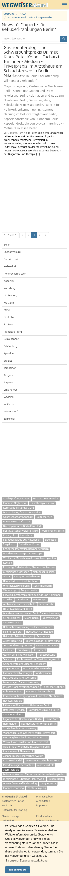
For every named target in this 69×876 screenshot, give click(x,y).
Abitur (6, 576)
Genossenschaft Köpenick (18, 517)
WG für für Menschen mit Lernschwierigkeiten (29, 558)
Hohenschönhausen (15, 274)
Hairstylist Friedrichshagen (18, 636)
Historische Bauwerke (45, 498)
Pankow (8, 324)
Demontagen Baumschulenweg (21, 682)
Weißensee (10, 404)
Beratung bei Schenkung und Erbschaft (25, 737)
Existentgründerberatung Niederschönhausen (28, 567)
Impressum (42, 805)
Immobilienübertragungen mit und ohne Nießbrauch (32, 696)
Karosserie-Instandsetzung (18, 508)
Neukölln (9, 317)
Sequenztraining (12, 622)
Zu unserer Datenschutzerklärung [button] (27, 860)
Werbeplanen (43, 673)
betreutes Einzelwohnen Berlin (42, 760)
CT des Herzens (12, 618)
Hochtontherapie (12, 701)
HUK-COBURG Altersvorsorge (19, 678)
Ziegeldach (9, 544)
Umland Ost (10, 390)
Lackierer (8, 650)
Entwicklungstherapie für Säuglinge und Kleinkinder (32, 595)
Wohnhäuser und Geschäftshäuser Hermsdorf (29, 733)
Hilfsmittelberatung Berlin (17, 609)
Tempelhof (10, 368)
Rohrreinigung (50, 618)
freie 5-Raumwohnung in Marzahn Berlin (26, 747)
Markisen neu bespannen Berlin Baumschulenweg (31, 613)
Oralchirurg (24, 650)
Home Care (51, 719)
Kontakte (7, 805)
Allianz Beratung (12, 641)
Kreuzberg (9, 288)
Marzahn (9, 303)
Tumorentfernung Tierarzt (17, 645)
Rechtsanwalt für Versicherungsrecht (38, 659)
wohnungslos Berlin (53, 531)
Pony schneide (29, 590)
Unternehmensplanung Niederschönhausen (27, 627)
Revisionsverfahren (47, 645)
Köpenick (9, 281)
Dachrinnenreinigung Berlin (43, 710)
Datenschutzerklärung (14, 810)
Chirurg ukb (9, 535)
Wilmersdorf (11, 411)
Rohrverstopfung (12, 691)
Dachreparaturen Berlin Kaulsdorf (22, 526)
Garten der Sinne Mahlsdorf (18, 655)
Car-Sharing (22, 599)
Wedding (8, 397)
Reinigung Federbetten (27, 576)
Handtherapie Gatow (42, 503)
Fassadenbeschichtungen (17, 673)
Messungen (39, 599)
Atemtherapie (11, 770)
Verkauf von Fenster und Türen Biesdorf (25, 742)
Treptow (8, 382)
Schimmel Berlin (42, 586)
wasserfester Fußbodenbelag (20, 783)
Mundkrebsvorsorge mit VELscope (22, 553)
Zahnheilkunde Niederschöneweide (23, 756)
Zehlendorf (10, 419)
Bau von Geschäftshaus (16, 521)
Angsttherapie (11, 668)
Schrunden (43, 636)
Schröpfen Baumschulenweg (19, 728)
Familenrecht (46, 604)
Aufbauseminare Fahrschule (19, 604)
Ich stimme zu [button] (17, 869)
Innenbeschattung (13, 788)
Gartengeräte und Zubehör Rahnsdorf (24, 664)
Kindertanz (26, 535)
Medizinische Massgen (16, 572)
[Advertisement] (34, 194)
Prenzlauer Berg (13, 332)
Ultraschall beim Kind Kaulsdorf (20, 581)
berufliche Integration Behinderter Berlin (26, 549)
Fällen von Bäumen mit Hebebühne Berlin (26, 705)
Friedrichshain (11, 259)
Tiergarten (9, 375)
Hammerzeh (10, 724)
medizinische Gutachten (39, 691)
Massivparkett (45, 765)
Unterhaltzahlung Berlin (16, 586)
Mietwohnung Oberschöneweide (22, 512)
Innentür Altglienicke (15, 503)
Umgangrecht (48, 783)
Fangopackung (46, 655)
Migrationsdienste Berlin (37, 668)
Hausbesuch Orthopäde (39, 632)
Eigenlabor (51, 540)
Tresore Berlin (56, 779)
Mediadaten (43, 801)
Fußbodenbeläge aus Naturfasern (22, 540)
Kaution (7, 563)
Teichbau (8, 659)
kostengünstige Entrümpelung (43, 641)
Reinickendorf (11, 339)
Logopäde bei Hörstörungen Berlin (22, 719)
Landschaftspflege (53, 687)
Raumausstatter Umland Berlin (38, 724)
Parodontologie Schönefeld (18, 765)
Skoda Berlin (31, 618)
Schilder (7, 599)
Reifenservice (44, 517)
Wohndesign (10, 590)
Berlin (7, 245)
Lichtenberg (10, 295)
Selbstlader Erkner (29, 544)
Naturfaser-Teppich (43, 572)
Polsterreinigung (37, 788)
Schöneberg (10, 346)
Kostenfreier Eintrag (13, 801)
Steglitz (8, 361)
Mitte (7, 310)
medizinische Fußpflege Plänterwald (23, 779)
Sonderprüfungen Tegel (16, 498)
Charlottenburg (12, 252)
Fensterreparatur (12, 632)
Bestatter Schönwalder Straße (20, 531)
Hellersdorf (10, 266)
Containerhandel (12, 760)
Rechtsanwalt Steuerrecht (18, 751)
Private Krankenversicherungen (21, 687)
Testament (40, 650)
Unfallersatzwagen (14, 710)
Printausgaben (44, 797)
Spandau (9, 353)
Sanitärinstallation (13, 714)
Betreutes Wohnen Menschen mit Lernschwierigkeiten (34, 774)
